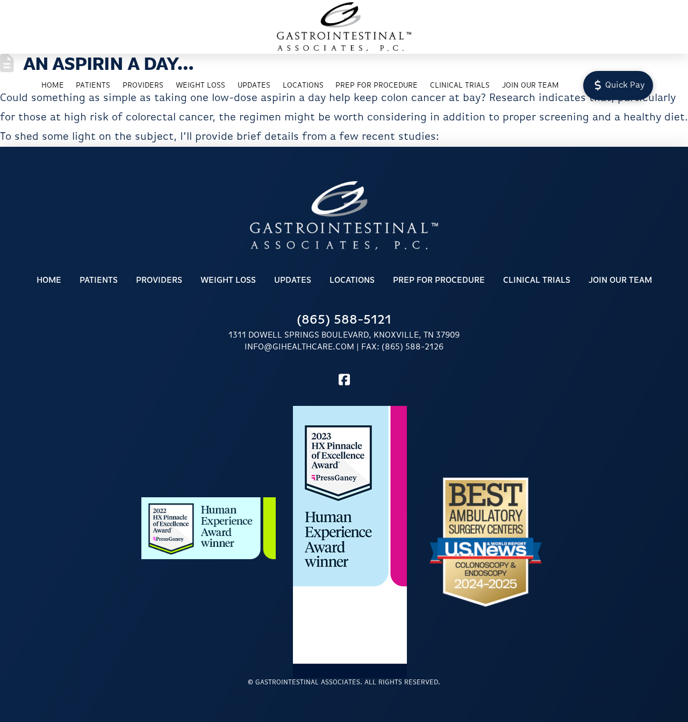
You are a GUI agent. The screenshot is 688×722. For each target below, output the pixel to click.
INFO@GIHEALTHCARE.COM (299, 347)
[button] (618, 85)
